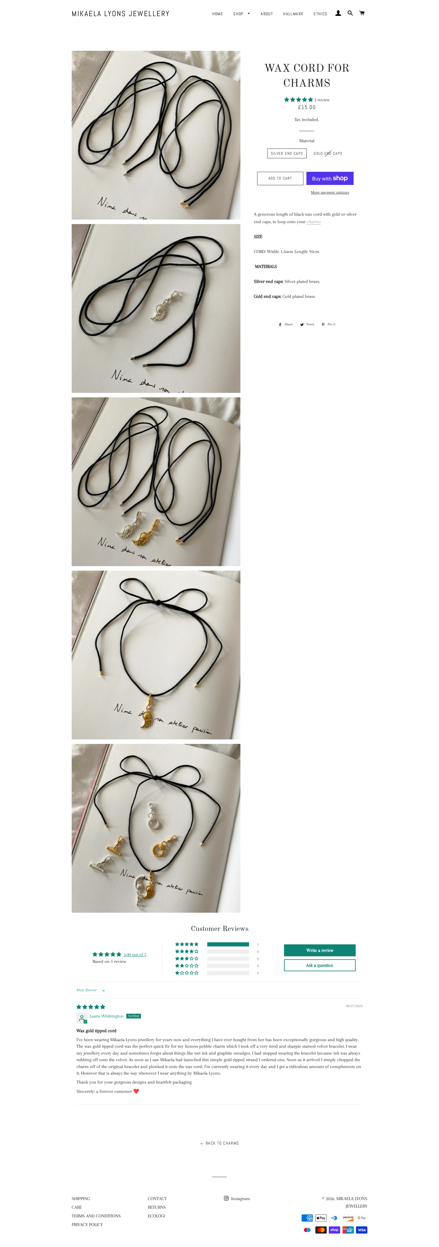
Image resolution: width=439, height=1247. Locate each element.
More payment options (330, 192)
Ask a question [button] (319, 965)
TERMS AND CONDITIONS (96, 1216)
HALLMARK (293, 13)
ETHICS (320, 13)
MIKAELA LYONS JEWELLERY (121, 13)
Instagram (240, 1198)
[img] (90, 1007)
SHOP (239, 13)
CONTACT (157, 1198)
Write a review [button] (319, 950)
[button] (299, 99)
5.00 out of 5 (135, 954)
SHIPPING (81, 1198)
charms (314, 221)
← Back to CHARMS (219, 1143)
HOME (217, 13)
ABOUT (267, 13)
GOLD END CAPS (328, 153)
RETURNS (157, 1207)
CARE (77, 1207)
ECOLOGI (156, 1216)
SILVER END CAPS (287, 153)
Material (306, 140)
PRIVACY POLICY (87, 1224)
